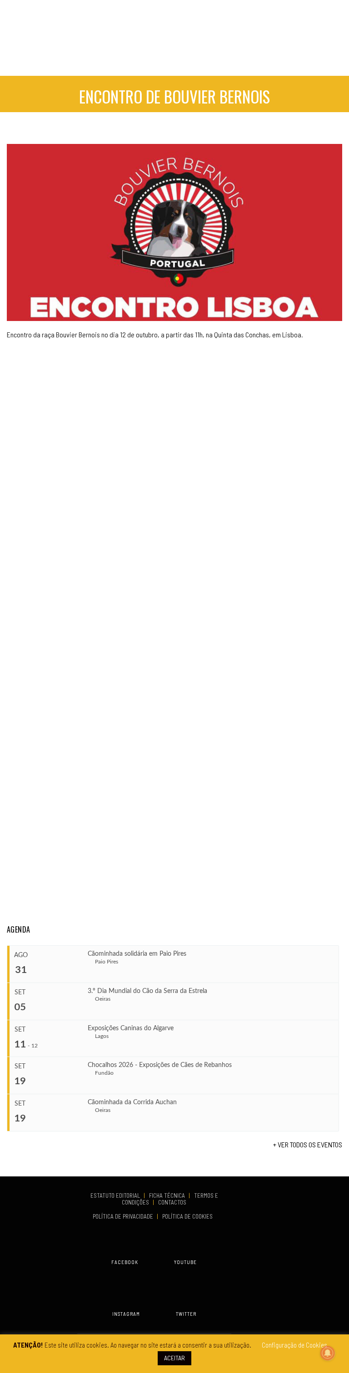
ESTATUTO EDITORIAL (115, 1195)
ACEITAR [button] (174, 1358)
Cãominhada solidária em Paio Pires (137, 954)
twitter (186, 1314)
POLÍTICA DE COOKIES (188, 1216)
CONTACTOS (172, 1202)
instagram (126, 1314)
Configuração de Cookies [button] (294, 1345)
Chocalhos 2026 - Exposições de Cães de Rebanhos (160, 1065)
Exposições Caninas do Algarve (131, 1028)
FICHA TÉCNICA (167, 1195)
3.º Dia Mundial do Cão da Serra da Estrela (147, 991)
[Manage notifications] (327, 1353)
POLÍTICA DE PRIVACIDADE (124, 1216)
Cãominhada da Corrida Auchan (132, 1102)
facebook (124, 1262)
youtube (185, 1262)
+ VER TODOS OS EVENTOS (307, 1144)
